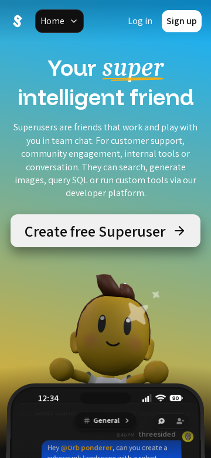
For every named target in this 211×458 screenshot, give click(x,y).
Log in (140, 21)
